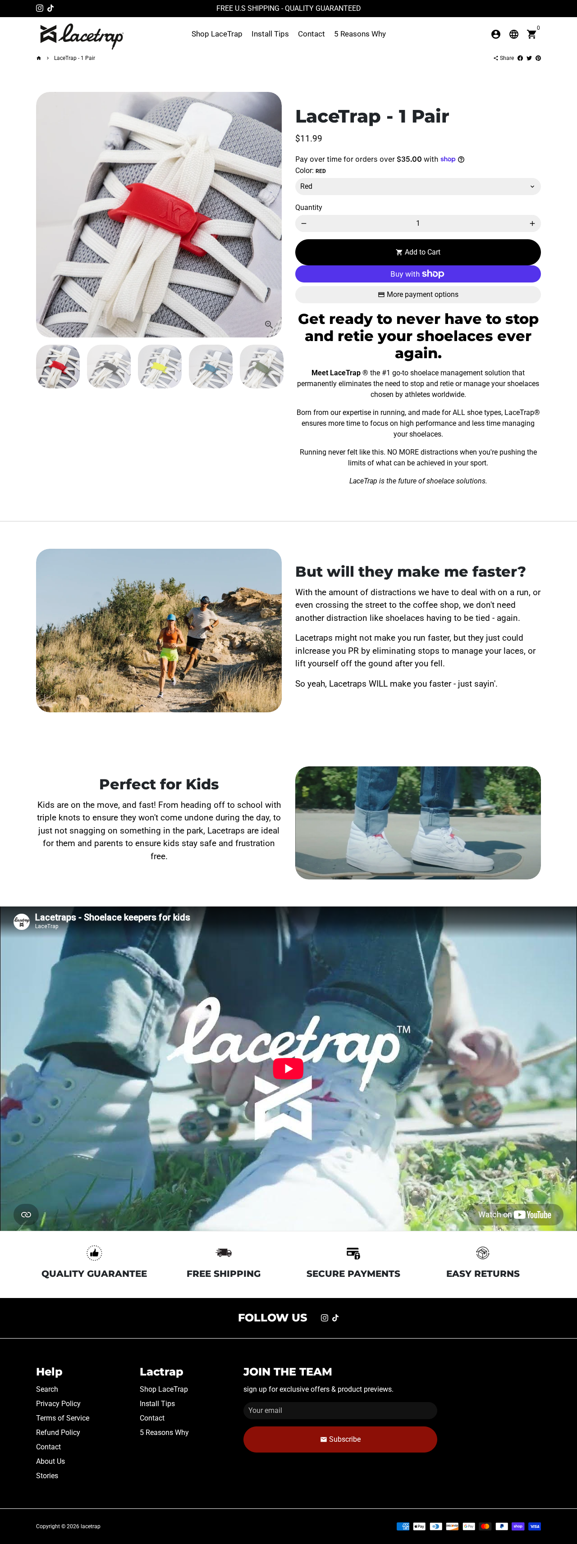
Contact (311, 33)
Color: (310, 170)
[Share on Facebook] (520, 58)
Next (269, 214)
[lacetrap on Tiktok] (50, 8)
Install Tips (270, 33)
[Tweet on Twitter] (529, 58)
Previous (48, 214)
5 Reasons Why (360, 33)
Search (47, 1389)
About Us (50, 1461)
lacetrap (91, 1526)
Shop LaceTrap (217, 33)
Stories (47, 1475)
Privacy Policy (58, 1403)
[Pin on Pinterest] (538, 58)
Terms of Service (62, 1418)
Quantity (308, 207)
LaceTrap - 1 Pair (74, 58)
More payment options (422, 294)
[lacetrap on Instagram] (39, 8)
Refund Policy (58, 1432)
